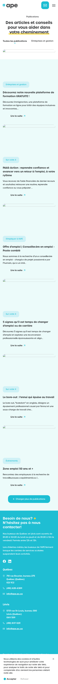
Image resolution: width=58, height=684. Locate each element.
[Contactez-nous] (45, 5)
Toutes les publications (15, 41)
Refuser (25, 679)
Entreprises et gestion (42, 41)
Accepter (11, 679)
